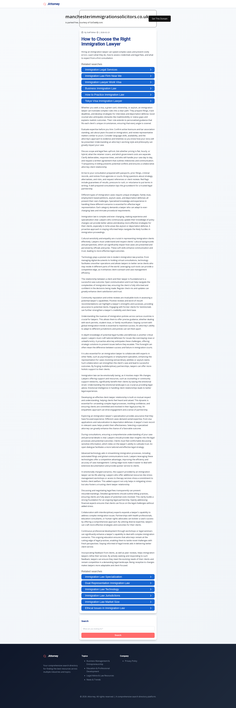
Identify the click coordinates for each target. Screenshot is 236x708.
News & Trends (94, 679)
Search (118, 635)
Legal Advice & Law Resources (100, 675)
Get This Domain (159, 18)
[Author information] (97, 32)
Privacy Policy (131, 661)
